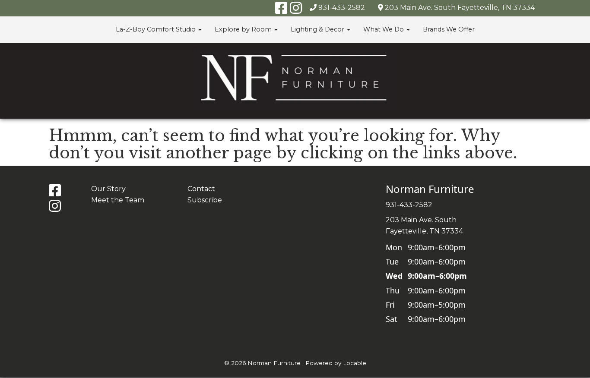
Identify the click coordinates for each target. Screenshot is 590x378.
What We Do (384, 29)
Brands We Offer (449, 29)
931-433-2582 (341, 7)
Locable (354, 362)
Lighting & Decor (318, 29)
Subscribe (204, 200)
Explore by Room (244, 29)
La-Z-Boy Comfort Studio (156, 29)
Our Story (108, 189)
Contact (201, 189)
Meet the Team (117, 200)
